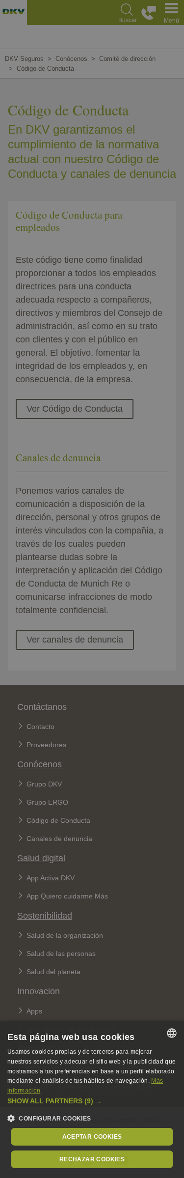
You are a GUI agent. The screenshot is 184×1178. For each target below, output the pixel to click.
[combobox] (172, 1033)
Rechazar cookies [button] (92, 1159)
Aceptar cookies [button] (92, 1136)
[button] (92, 1101)
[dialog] (92, 1099)
